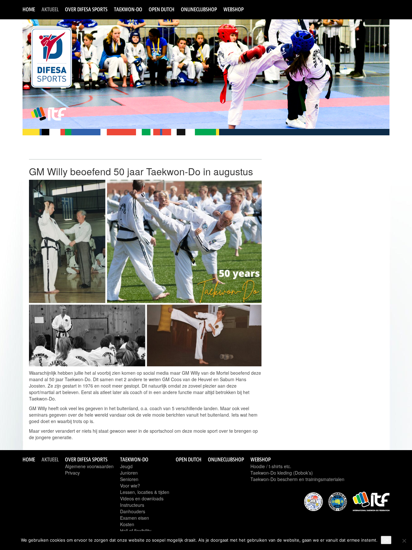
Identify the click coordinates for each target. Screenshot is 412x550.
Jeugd (126, 466)
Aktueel (50, 9)
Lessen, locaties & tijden (144, 492)
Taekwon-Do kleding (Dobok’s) (281, 472)
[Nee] (404, 540)
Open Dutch (161, 9)
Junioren (129, 472)
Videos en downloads (142, 498)
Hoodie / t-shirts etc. (270, 466)
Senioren (129, 479)
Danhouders (132, 511)
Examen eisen (134, 518)
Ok (386, 540)
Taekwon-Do (128, 9)
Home (29, 9)
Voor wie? (130, 485)
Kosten (127, 524)
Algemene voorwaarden (89, 466)
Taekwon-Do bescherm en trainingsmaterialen (297, 479)
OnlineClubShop (199, 9)
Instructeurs (132, 505)
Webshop (233, 9)
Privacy (72, 472)
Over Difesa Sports (86, 9)
